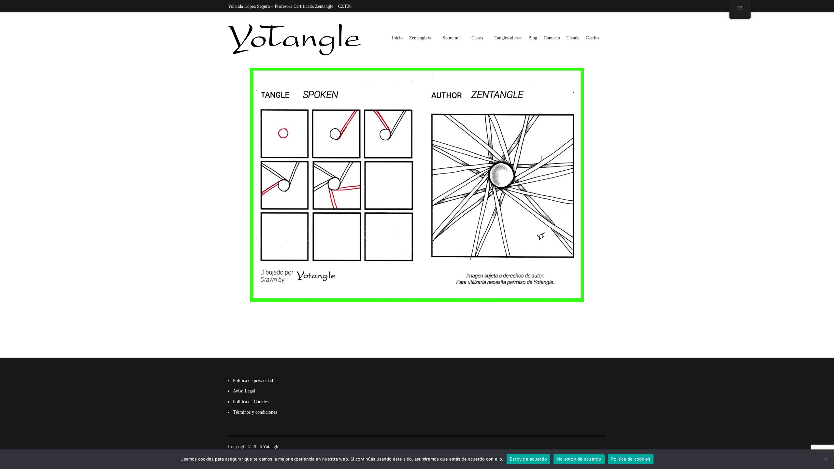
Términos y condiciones (255, 412)
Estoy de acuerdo (528, 459)
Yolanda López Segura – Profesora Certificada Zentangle (280, 6)
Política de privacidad (253, 380)
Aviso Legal (244, 391)
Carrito (592, 38)
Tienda (573, 38)
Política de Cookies (250, 401)
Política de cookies (631, 459)
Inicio (397, 38)
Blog (532, 38)
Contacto (552, 38)
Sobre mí (451, 38)
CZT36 (345, 6)
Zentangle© (420, 38)
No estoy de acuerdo (579, 459)
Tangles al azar (508, 38)
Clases (477, 38)
